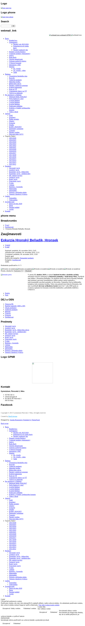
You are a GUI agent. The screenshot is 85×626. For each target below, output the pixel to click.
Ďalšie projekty (14, 119)
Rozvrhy (12, 78)
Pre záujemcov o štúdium (13, 95)
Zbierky (11, 121)
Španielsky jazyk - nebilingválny (19, 174)
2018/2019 (12, 151)
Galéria (7, 196)
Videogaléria (13, 200)
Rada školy (12, 57)
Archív (11, 209)
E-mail (7, 247)
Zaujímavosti (9, 227)
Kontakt (7, 211)
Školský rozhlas (14, 132)
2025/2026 (12, 138)
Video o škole (13, 112)
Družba (11, 125)
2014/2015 (12, 159)
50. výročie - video (19, 70)
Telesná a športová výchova (18, 194)
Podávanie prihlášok (15, 106)
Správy (11, 55)
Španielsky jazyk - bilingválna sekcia (17, 330)
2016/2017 (12, 153)
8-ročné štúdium (14, 104)
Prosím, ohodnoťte (7, 271)
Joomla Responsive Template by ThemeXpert (25, 420)
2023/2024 (12, 142)
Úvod (7, 225)
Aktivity (7, 114)
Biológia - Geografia (16, 187)
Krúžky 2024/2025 (15, 127)
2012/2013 (12, 162)
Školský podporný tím (20, 50)
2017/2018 (12, 155)
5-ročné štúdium (14, 102)
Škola (7, 38)
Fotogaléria (12, 198)
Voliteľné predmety (15, 80)
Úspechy (8, 313)
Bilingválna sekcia (15, 84)
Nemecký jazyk (14, 177)
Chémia (11, 185)
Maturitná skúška (14, 82)
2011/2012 (12, 164)
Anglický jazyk (14, 170)
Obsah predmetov (11, 308)
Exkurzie (12, 123)
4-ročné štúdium (14, 100)
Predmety (8, 166)
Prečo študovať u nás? (16, 99)
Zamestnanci (13, 42)
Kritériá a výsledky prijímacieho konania (22, 494)
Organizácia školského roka (18, 76)
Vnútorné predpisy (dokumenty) (19, 54)
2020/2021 (12, 147)
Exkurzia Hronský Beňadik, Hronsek (29, 240)
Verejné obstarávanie (16, 59)
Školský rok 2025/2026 (21, 44)
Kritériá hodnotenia (15, 87)
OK (14, 26)
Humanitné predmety (27, 258)
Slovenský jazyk (14, 168)
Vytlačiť (7, 245)
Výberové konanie (15, 63)
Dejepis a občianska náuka (18, 192)
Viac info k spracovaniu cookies (48, 605)
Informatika (13, 190)
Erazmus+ (12, 117)
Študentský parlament (16, 129)
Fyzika (11, 183)
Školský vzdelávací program (18, 85)
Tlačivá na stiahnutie (16, 93)
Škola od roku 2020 (15, 204)
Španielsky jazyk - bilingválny (19, 172)
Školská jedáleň (14, 207)
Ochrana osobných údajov (17, 61)
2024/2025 (12, 140)
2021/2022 (12, 145)
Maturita (7, 311)
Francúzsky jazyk (15, 181)
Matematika (13, 189)
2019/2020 (12, 149)
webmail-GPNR (65, 35)
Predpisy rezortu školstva (17, 52)
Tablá (15, 72)
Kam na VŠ (13, 89)
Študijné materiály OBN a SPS (15, 306)
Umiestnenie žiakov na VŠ (18, 91)
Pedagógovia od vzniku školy (23, 434)
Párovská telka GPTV (16, 134)
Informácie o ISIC (15, 65)
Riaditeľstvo (13, 40)
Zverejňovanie (9, 202)
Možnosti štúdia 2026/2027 (18, 97)
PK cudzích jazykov (15, 175)
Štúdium (7, 74)
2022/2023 (12, 144)
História (11, 67)
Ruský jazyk (13, 179)
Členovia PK (9, 304)
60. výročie (17, 69)
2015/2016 (12, 157)
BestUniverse (12, 416)
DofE (11, 115)
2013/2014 (12, 160)
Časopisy (12, 130)
